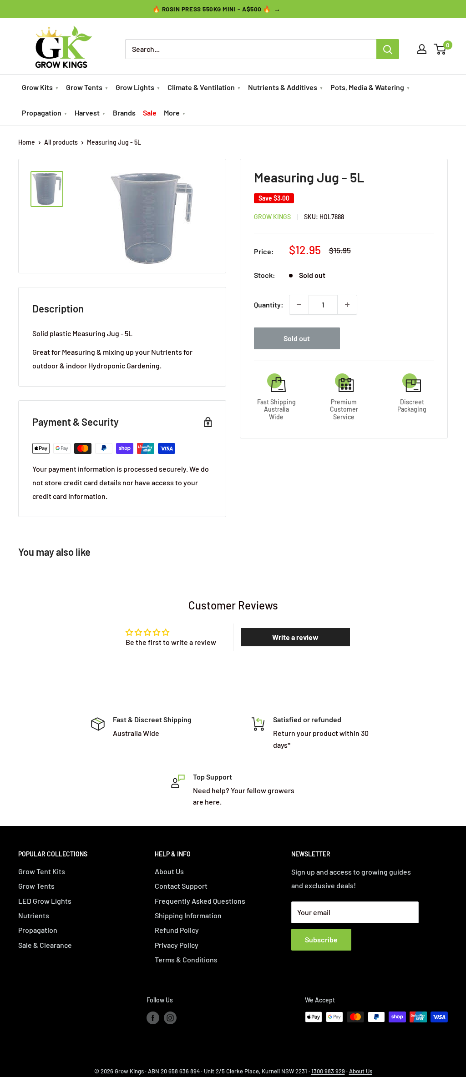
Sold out (297, 338)
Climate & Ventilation (201, 87)
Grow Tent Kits (41, 871)
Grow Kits (37, 87)
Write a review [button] (295, 637)
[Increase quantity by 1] (347, 304)
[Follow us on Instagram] (170, 1018)
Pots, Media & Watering (367, 87)
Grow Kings (272, 217)
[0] (440, 49)
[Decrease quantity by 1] (299, 304)
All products (61, 142)
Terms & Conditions (186, 959)
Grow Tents (84, 87)
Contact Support (181, 885)
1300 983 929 (328, 1071)
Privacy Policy (176, 945)
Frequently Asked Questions (200, 900)
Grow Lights (135, 87)
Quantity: (269, 304)
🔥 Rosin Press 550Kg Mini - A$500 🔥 (211, 9)
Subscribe (321, 939)
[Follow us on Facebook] (153, 1018)
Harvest (87, 112)
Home (26, 142)
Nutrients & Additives (282, 87)
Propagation (41, 112)
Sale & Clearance (45, 945)
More (172, 112)
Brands (124, 112)
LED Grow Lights (44, 900)
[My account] (421, 49)
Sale (150, 112)
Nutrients (33, 915)
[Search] (387, 49)
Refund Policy (177, 930)
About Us (169, 871)
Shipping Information (188, 915)
